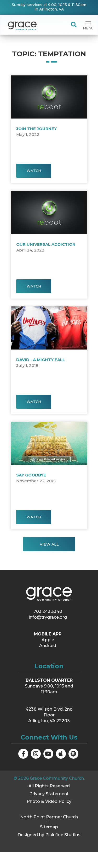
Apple (48, 639)
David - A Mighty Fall (40, 359)
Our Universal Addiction (46, 244)
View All (49, 544)
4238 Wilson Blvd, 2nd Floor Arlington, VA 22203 (49, 715)
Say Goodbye (31, 475)
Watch (33, 170)
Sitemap (49, 826)
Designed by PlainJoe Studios (49, 834)
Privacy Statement (49, 793)
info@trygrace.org (48, 617)
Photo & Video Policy (49, 801)
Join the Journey (36, 128)
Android (47, 645)
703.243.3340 (47, 611)
